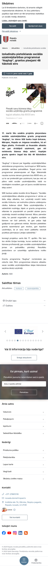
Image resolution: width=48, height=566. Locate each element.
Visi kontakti (15, 517)
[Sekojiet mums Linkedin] (20, 533)
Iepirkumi (7, 426)
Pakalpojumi (8, 419)
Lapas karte (8, 464)
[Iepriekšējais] (5, 331)
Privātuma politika (10, 450)
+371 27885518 (12, 494)
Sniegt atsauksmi (24, 357)
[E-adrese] (7, 510)
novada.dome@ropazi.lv (15, 498)
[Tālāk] (42, 331)
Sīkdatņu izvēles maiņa (12, 478)
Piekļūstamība (9, 457)
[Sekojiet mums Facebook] (4, 533)
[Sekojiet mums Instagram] (15, 533)
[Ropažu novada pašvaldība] (16, 42)
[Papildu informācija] (14, 510)
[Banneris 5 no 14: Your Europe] (24, 331)
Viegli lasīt (7, 471)
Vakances (7, 412)
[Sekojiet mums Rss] (26, 533)
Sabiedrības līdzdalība (12, 433)
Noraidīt (12, 26)
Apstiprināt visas (35, 26)
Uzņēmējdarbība (33, 288)
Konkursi (19, 288)
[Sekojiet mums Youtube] (9, 532)
